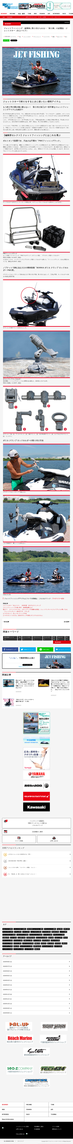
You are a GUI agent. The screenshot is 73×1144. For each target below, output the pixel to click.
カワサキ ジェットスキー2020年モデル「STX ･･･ (20, 854)
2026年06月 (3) (7, 971)
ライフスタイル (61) (41, 937)
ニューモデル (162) (36, 932)
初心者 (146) (55, 932)
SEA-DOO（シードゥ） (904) (35, 929)
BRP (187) (66, 929)
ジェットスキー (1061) (20, 929)
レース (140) (63, 932)
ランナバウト (46, 36)
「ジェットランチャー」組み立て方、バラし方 (16, 611)
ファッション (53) (7, 940)
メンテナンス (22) (7, 949)
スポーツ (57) (58, 937)
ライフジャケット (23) (26, 946)
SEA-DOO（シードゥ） (10, 36)
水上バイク (59, 36)
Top (20, 36)
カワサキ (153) (46, 932)
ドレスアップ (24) (7, 946)
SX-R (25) (57, 943)
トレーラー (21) (29, 949)
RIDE (35, 13)
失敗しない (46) (28, 940)
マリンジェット (37, 36)
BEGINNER (4, 13)
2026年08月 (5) (7, 961)
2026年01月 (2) (7, 989)
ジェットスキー (27, 36)
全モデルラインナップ (34, 605)
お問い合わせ (54, 841)
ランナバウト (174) (8, 932)
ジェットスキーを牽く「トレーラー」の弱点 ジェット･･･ (22, 867)
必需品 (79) (6, 937)
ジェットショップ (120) (36, 934)
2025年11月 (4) (7, 999)
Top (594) (59, 929)
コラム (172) (18, 932)
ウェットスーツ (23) (47, 946)
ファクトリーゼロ (58, 598)
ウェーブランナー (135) (9, 934)
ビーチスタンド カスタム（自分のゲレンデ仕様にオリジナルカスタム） (23, 615)
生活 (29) (43, 943)
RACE (64, 13)
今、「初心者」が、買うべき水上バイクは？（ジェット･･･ (22, 874)
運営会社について (57, 1129)
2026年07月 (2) (7, 966)
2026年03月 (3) (7, 980)
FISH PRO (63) (31, 937)
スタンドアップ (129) (22, 934)
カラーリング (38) (7, 943)
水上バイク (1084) (7, 929)
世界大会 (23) (37, 946)
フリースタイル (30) (28, 943)
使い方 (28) (51, 943)
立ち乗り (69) (21, 937)
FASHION (42, 13)
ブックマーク (64, 649)
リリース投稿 (19, 841)
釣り (66, 36)
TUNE (29, 13)
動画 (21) (37, 949)
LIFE (49, 13)
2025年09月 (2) (7, 1008)
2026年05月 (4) (7, 975)
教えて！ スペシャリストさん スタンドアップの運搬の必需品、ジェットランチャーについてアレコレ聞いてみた (35, 609)
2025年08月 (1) (7, 1013)
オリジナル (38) (55, 940)
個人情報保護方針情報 (9, 1141)
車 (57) (65, 937)
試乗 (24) (64, 943)
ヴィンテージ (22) (18, 949)
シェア (11, 649)
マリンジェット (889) (50, 929)
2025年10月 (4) (7, 1003)
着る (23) (16, 946)
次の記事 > (67, 621)
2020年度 (25, 605)
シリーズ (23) (58, 946)
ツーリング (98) (48, 934)
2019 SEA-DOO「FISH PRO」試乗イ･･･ (18, 861)
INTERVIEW (56, 13)
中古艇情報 (37, 1129)
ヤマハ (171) (26, 932)
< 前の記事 (6, 621)
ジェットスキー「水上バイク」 (11, 605)
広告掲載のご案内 (37, 831)
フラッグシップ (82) (59, 934)
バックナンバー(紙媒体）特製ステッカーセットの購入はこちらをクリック (37, 823)
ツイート (28, 649)
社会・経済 (21, 13)
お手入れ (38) (45, 940)
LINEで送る (6, 40)
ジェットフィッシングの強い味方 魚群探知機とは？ (18, 607)
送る (46, 649)
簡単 (53, 36)
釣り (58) (51, 937)
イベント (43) (37, 940)
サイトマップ (21, 1141)
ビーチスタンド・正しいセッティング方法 (15, 613)
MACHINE (12, 13)
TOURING (53, 1114)
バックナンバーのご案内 (22, 1126)
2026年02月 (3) (7, 985)
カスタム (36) (17, 943)
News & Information (8, 1119)
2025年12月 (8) (7, 994)
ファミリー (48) (18, 940)
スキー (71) (13, 937)
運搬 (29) (37, 943)
